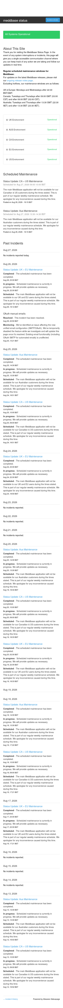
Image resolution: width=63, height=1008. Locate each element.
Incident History (10, 999)
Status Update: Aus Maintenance (20, 354)
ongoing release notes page (20, 80)
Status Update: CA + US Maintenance (22, 402)
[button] (53, 20)
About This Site (14, 48)
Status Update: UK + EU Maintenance (22, 269)
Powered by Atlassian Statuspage (46, 999)
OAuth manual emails (14, 313)
